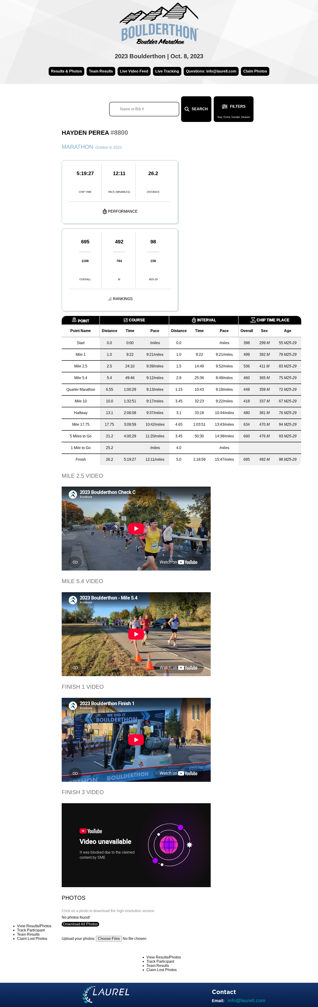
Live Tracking (167, 71)
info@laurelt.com (246, 1000)
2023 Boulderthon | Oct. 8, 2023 (159, 56)
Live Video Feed (134, 71)
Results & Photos (66, 71)
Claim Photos (255, 71)
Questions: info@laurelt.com (211, 71)
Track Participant (31, 930)
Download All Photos (80, 924)
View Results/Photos (34, 926)
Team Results (101, 71)
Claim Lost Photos (32, 939)
